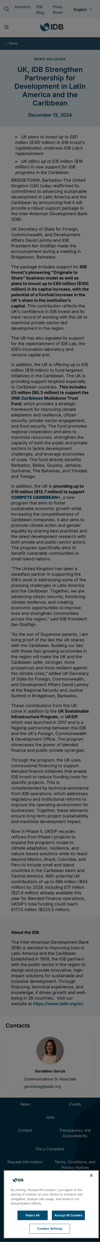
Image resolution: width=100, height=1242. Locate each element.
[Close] (91, 1175)
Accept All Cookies (68, 1215)
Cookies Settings (49, 1228)
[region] (51, 1204)
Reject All (32, 1215)
